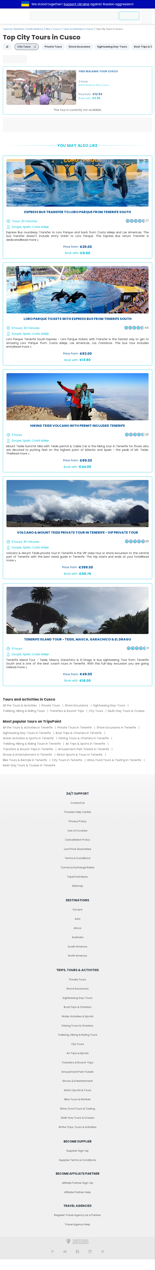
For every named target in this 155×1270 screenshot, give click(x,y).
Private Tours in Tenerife (75, 727)
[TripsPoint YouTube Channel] (65, 1251)
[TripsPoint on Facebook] (77, 1251)
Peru (48, 29)
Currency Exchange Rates (77, 867)
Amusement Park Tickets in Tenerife (84, 749)
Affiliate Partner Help (77, 1192)
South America (34, 29)
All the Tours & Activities (20, 705)
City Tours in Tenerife (67, 760)
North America (77, 956)
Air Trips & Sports (78, 1053)
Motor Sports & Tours (77, 1090)
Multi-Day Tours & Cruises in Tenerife (29, 765)
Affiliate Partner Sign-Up (77, 1183)
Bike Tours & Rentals (77, 1099)
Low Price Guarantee (77, 849)
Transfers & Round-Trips (67, 711)
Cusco (57, 29)
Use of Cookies (77, 831)
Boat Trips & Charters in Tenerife (79, 733)
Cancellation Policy (77, 840)
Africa (77, 928)
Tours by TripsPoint (13, 29)
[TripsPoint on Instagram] (90, 1251)
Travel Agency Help (77, 1224)
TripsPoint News (77, 877)
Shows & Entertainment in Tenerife (28, 755)
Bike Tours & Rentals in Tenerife (25, 760)
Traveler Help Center (77, 812)
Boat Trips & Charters (77, 1007)
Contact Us (77, 803)
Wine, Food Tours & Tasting (77, 1109)
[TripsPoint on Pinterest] (52, 1251)
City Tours (96, 711)
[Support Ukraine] (25, 4)
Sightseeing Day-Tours (109, 705)
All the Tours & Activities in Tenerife (28, 727)
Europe (77, 909)
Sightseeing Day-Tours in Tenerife (27, 733)
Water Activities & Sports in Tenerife (28, 738)
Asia (77, 919)
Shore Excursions (77, 705)
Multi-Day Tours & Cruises (126, 711)
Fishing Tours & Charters (77, 1026)
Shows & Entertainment (77, 1081)
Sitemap (77, 886)
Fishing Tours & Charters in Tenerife (84, 738)
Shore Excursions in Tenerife (117, 727)
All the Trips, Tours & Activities (77, 1127)
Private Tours (51, 705)
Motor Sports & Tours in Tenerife (80, 755)
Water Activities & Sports (77, 1016)
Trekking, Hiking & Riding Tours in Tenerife (32, 744)
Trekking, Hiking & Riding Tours (24, 711)
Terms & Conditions (77, 858)
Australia (77, 937)
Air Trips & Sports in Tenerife (86, 744)
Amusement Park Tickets (77, 1072)
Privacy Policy (77, 821)
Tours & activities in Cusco (78, 29)
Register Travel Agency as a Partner (77, 1215)
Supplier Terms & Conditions (77, 1160)
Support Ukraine (76, 4)
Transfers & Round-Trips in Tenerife (28, 749)
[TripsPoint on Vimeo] (102, 1251)
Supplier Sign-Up (77, 1151)
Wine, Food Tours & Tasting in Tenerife (114, 760)
